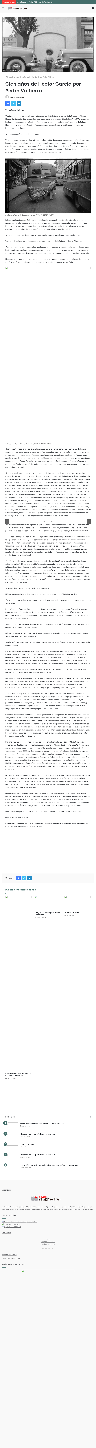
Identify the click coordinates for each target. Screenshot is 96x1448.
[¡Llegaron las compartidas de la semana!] (48, 903)
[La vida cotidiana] (78, 903)
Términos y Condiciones (11, 1258)
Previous (7, 521)
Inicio (9, 77)
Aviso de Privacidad (9, 1255)
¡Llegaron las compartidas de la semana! (47, 913)
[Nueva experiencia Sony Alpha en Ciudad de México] (18, 983)
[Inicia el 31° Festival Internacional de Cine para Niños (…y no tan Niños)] (11, 1168)
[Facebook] (43, 1248)
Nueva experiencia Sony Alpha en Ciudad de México (18, 1074)
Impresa (15, 77)
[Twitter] (46, 1248)
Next (89, 521)
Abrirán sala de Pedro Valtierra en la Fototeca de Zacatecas (39, 2)
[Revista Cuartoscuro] (19, 8)
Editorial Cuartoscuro (17, 97)
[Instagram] (49, 1248)
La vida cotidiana (72, 912)
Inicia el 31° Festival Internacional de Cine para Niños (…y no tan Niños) (50, 1165)
